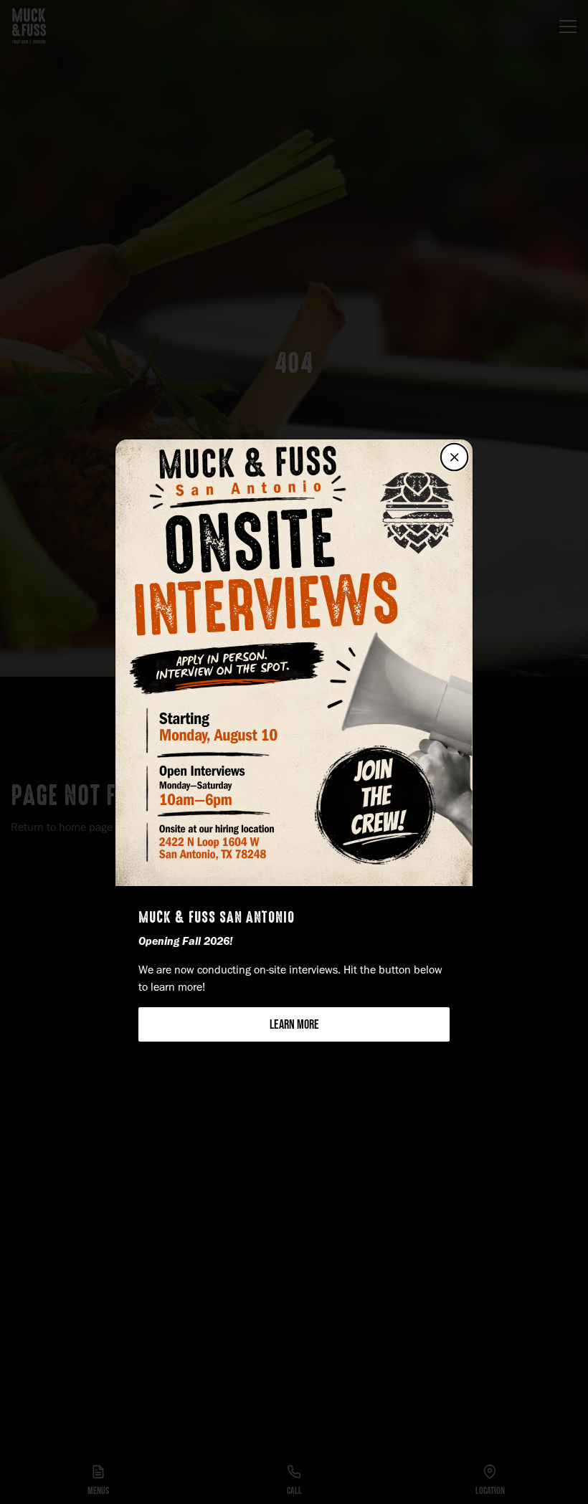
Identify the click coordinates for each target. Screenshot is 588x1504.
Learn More (294, 1024)
